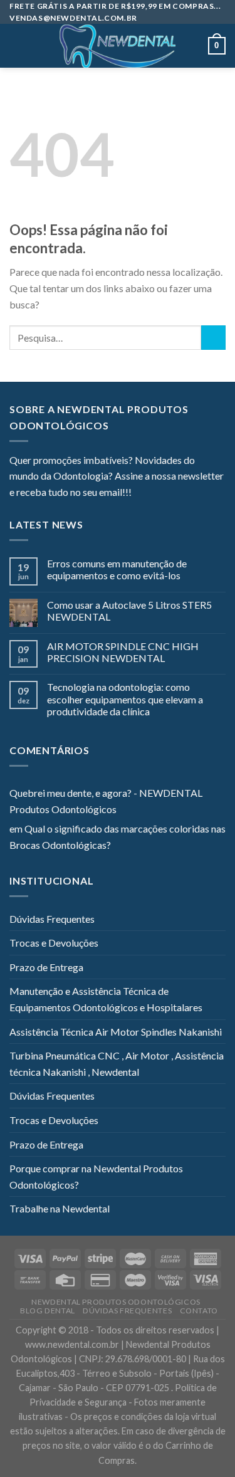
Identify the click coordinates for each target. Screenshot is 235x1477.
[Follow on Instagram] (157, 493)
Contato (199, 1310)
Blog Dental (47, 1310)
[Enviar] (213, 337)
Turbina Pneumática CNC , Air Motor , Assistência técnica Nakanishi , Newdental (116, 1063)
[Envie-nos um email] (187, 493)
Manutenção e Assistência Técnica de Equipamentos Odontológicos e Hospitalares (105, 999)
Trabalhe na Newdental (59, 1208)
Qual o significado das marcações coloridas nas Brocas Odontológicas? (117, 837)
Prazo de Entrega (46, 967)
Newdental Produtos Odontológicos (116, 1301)
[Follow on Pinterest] (202, 493)
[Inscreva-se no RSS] (217, 493)
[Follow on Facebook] (141, 493)
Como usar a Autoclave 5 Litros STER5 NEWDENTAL (129, 611)
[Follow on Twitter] (172, 493)
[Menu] (16, 46)
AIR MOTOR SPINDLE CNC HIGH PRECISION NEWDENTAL (123, 652)
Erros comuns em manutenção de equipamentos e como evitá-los (117, 569)
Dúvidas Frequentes (52, 919)
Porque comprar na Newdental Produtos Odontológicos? (96, 1176)
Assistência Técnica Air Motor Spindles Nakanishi (115, 1032)
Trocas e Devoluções (53, 943)
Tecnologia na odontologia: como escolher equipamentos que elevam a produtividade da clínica (125, 699)
